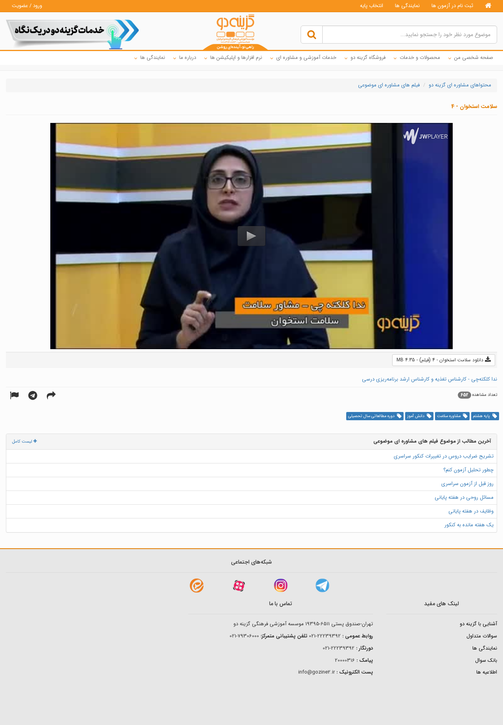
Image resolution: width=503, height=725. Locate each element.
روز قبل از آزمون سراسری (467, 484)
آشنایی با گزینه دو (478, 624)
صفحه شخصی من (473, 57)
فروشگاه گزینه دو (368, 57)
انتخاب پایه (371, 6)
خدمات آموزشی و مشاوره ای (306, 57)
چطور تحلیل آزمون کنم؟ (468, 470)
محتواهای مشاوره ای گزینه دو (460, 85)
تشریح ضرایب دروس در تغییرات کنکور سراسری (444, 456)
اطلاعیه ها (486, 672)
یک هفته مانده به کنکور (469, 525)
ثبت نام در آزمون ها (452, 6)
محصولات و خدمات (420, 57)
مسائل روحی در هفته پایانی (464, 497)
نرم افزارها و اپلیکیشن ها (236, 57)
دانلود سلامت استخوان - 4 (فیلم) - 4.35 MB (441, 360)
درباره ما (187, 57)
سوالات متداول (481, 636)
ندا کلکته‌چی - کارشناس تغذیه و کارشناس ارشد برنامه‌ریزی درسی (429, 379)
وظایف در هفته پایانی (471, 511)
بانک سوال (486, 660)
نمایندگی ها (407, 6)
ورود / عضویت (27, 6)
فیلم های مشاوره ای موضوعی (389, 85)
